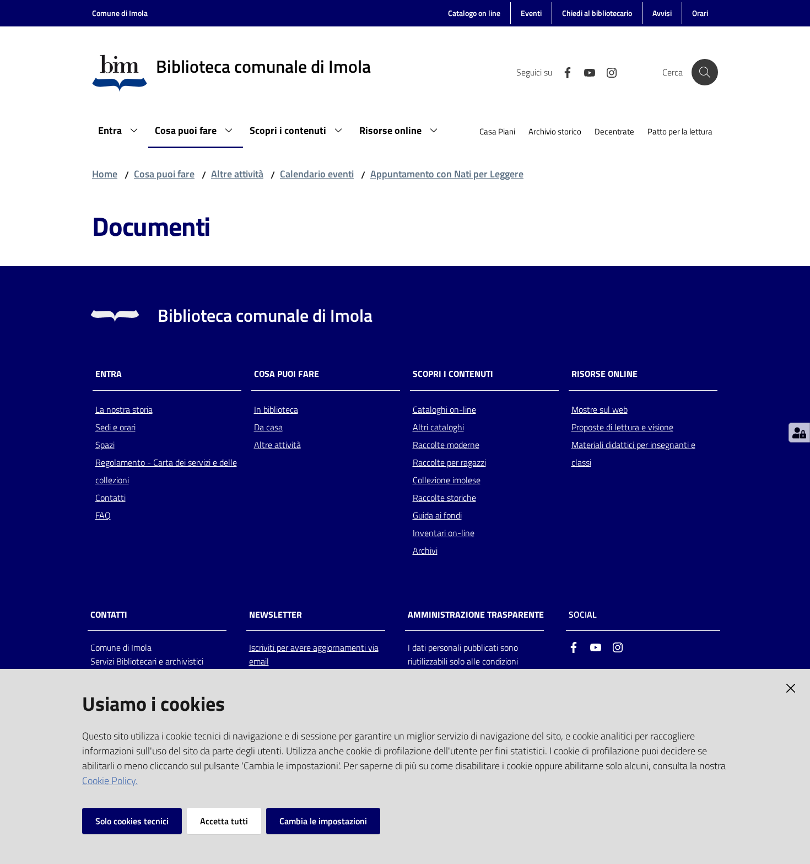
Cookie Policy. (110, 780)
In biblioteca (276, 409)
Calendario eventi (317, 173)
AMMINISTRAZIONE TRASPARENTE (476, 614)
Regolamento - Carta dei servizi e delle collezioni (166, 471)
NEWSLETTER (275, 614)
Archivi (425, 550)
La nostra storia (124, 409)
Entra (108, 374)
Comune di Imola (120, 13)
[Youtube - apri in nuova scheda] (585, 71)
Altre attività (237, 173)
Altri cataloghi (438, 427)
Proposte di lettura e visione (622, 427)
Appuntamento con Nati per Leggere (446, 173)
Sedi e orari (115, 427)
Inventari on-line (443, 532)
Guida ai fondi (437, 515)
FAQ (103, 515)
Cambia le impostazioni (323, 821)
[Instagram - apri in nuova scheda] (607, 71)
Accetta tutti (224, 821)
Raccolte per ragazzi (449, 462)
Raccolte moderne (446, 444)
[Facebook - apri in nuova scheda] (563, 71)
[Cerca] (705, 72)
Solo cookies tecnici (132, 821)
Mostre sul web (599, 409)
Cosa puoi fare (164, 173)
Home (104, 173)
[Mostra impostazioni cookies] (799, 432)
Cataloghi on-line (444, 409)
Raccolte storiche (444, 497)
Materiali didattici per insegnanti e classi (633, 453)
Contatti (110, 497)
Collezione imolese (446, 480)
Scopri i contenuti (453, 374)
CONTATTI (108, 614)
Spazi (105, 444)
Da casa (268, 427)
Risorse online (604, 374)
